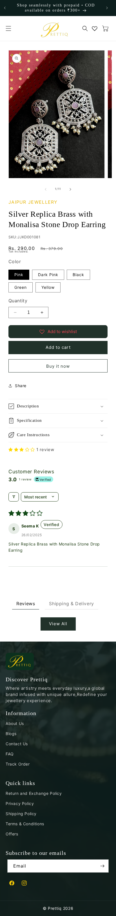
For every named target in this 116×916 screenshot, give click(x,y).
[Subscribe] (102, 866)
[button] (8, 28)
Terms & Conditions (25, 823)
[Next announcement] (107, 8)
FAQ (10, 753)
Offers (12, 833)
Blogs (11, 733)
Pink (18, 274)
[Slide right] (70, 189)
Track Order (18, 764)
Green (20, 287)
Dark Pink (48, 274)
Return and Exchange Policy (34, 793)
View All (58, 623)
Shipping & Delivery (71, 603)
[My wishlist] (94, 28)
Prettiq (55, 908)
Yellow (48, 287)
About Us (15, 723)
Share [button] (20, 385)
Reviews (25, 603)
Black (78, 274)
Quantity (17, 300)
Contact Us (17, 743)
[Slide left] (45, 189)
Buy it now (58, 366)
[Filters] (13, 497)
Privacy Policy (20, 803)
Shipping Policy (21, 813)
